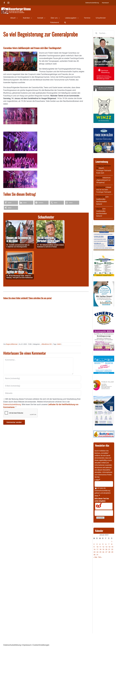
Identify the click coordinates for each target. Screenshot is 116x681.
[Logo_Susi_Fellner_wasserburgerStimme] (103, 357)
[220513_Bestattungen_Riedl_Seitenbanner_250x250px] (103, 331)
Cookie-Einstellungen (41, 645)
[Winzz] (103, 97)
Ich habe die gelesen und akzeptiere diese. (103, 492)
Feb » (100, 557)
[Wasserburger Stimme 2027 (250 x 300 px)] (103, 226)
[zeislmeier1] (103, 432)
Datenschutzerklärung (102, 490)
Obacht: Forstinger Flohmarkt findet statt (103, 170)
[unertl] (103, 313)
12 (103, 547)
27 (106, 552)
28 (109, 552)
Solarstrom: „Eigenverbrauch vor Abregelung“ (103, 180)
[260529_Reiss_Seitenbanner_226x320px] (103, 397)
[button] (65, 22)
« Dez (95, 557)
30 (94, 555)
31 (97, 555)
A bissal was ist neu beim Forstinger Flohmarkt (103, 189)
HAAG (59, 344)
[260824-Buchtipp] (20, 252)
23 (94, 552)
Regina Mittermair (11, 344)
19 (103, 549)
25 (100, 552)
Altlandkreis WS (46, 344)
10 (97, 547)
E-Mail (97, 480)
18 (100, 549)
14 (109, 547)
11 (100, 547)
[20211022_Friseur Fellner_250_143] (103, 380)
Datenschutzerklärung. (12, 404)
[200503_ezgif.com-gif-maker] (103, 282)
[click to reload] (104, 506)
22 (112, 549)
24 (97, 552)
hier (98, 477)
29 (112, 552)
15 (112, 547)
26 (103, 552)
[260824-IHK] (50, 221)
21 (109, 549)
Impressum (26, 645)
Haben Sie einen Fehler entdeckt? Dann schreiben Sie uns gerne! (27, 298)
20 (106, 549)
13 (106, 547)
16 (94, 549)
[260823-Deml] (20, 221)
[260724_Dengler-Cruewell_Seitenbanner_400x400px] (103, 256)
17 (97, 549)
